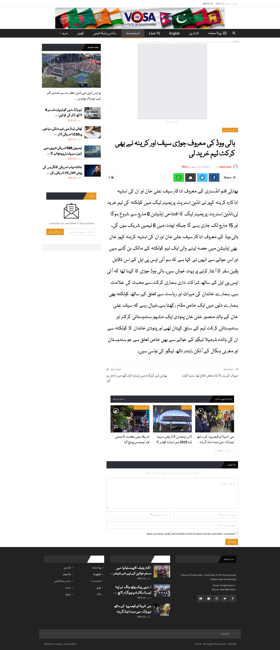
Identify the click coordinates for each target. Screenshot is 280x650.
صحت (68, 588)
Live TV (154, 33)
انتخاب (186, 407)
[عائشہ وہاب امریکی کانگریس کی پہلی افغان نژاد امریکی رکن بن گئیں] (92, 171)
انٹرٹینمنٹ (133, 33)
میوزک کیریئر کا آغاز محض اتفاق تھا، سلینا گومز (207, 375)
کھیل (80, 33)
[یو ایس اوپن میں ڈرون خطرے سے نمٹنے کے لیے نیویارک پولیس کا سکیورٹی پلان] (71, 70)
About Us (207, 3)
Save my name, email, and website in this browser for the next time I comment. (190, 533)
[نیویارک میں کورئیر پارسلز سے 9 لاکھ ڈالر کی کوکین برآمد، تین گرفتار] (92, 113)
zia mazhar (70, 644)
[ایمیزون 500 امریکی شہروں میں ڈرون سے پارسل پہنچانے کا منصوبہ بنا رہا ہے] (92, 151)
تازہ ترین (194, 33)
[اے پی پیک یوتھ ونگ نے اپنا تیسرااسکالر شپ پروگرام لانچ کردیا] (162, 591)
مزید (65, 33)
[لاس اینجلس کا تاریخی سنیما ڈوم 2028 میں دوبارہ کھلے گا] (172, 418)
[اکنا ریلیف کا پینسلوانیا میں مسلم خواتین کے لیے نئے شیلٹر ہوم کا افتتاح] (162, 571)
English (174, 33)
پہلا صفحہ (214, 33)
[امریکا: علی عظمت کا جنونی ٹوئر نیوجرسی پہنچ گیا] (129, 418)
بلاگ (98, 594)
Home (225, 633)
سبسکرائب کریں (55, 231)
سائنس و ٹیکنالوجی (104, 33)
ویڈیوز (68, 594)
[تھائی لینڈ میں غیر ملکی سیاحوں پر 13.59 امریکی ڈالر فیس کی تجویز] (92, 132)
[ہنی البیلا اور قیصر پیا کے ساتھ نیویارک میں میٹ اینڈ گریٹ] (214, 418)
